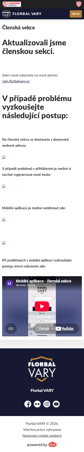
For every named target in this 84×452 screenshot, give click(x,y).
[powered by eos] (42, 444)
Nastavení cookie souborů (42, 435)
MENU (76, 14)
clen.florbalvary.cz (16, 81)
